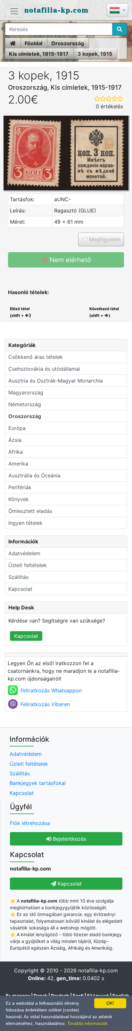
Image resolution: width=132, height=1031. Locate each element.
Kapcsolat (20, 589)
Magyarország (25, 392)
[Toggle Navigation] (14, 11)
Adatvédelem (24, 553)
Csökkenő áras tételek (35, 357)
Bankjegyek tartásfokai (38, 783)
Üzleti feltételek (27, 565)
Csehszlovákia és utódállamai (44, 369)
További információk (87, 1023)
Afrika (15, 452)
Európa (17, 428)
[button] (117, 11)
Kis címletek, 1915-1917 (39, 54)
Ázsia (14, 440)
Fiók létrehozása (30, 823)
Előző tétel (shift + (20, 312)
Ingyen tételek (25, 523)
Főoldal (33, 43)
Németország (24, 404)
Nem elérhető (69, 260)
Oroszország (67, 43)
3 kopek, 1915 (95, 54)
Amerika (18, 463)
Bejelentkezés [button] (68, 839)
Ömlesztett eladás (30, 511)
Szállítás (18, 577)
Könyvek (18, 499)
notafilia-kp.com (57, 9)
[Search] (119, 29)
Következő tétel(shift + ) (104, 312)
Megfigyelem (103, 239)
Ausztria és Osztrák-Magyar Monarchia (55, 380)
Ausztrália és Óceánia (34, 475)
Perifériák (19, 487)
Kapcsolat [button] (69, 883)
